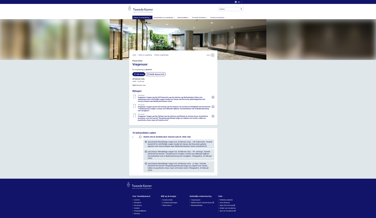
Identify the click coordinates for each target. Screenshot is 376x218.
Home (134, 55)
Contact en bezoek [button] (217, 17)
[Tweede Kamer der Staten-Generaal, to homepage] (140, 9)
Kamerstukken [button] (183, 17)
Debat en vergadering (145, 55)
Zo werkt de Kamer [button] (199, 17)
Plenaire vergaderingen (161, 55)
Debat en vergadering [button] (142, 17)
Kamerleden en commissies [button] (164, 17)
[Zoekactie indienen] (241, 9)
